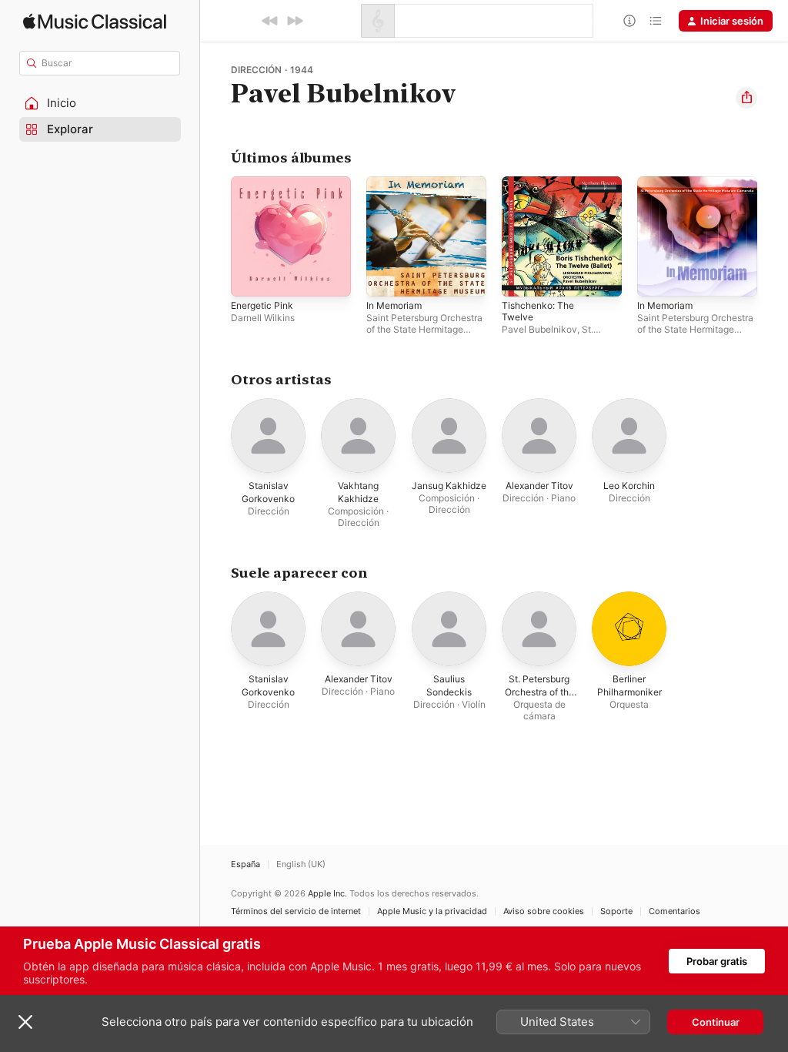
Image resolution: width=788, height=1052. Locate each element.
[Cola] (655, 21)
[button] (100, 103)
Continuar (716, 1022)
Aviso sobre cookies (543, 911)
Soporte (616, 911)
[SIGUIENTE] (294, 20)
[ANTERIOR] (270, 20)
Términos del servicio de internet (296, 911)
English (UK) (301, 864)
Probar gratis (716, 961)
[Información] (629, 21)
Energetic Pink (262, 305)
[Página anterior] (215, 236)
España (245, 864)
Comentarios (674, 911)
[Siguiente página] (772, 236)
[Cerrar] (25, 1022)
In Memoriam (394, 305)
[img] (94, 21)
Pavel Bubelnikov (539, 329)
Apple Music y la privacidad (432, 911)
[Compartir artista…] (746, 98)
